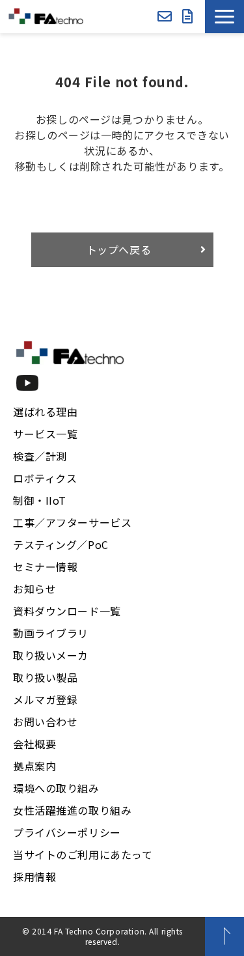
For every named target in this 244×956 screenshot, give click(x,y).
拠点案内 (34, 766)
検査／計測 (40, 456)
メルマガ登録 (45, 699)
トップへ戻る (119, 249)
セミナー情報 (45, 566)
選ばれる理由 (45, 411)
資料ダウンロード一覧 (67, 611)
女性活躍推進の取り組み (72, 810)
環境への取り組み (56, 788)
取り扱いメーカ (50, 655)
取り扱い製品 (45, 677)
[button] (224, 16)
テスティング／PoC (61, 544)
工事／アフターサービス (72, 522)
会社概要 (34, 744)
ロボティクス (45, 478)
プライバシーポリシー (67, 832)
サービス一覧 (45, 434)
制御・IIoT (39, 500)
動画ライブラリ (50, 633)
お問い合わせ (164, 16)
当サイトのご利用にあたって (83, 854)
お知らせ (34, 589)
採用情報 (34, 876)
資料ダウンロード (187, 16)
